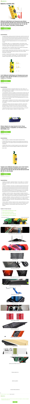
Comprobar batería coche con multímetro (9, 215)
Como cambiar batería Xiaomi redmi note (9, 213)
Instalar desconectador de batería (7, 212)
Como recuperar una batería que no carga (9, 210)
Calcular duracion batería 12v (5, 217)
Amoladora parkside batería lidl (25, 217)
